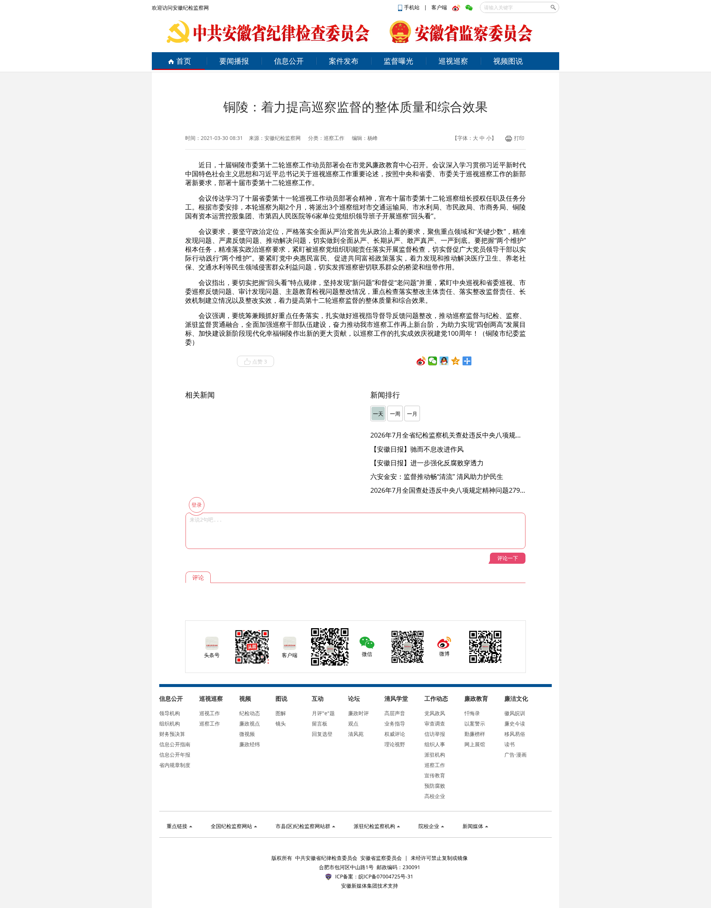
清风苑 (356, 733)
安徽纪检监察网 (282, 137)
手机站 (412, 7)
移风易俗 (514, 733)
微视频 (247, 733)
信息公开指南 (174, 744)
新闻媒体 (473, 826)
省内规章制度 (174, 764)
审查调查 (434, 723)
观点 (353, 723)
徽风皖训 (514, 713)
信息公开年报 (174, 754)
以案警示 (474, 723)
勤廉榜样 (474, 733)
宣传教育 (434, 775)
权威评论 (394, 733)
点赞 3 (259, 361)
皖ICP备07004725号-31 (385, 876)
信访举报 (434, 733)
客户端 (439, 7)
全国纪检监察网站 (231, 826)
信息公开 (289, 61)
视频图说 (508, 61)
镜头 (281, 723)
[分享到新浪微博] (421, 360)
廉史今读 (514, 723)
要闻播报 (234, 61)
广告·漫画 (515, 754)
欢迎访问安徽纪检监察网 (180, 7)
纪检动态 (249, 713)
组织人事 (434, 744)
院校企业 (428, 826)
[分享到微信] (432, 360)
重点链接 (177, 826)
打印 (519, 137)
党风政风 (434, 713)
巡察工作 (209, 723)
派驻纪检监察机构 (374, 826)
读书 (509, 744)
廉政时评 (358, 713)
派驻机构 (434, 754)
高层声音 (394, 713)
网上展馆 (474, 744)
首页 (183, 61)
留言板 (319, 723)
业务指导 (394, 723)
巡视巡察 (453, 61)
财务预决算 (172, 733)
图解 (281, 713)
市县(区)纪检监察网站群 (303, 826)
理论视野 (394, 744)
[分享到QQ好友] (444, 360)
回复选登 (322, 733)
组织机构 (169, 723)
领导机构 (169, 713)
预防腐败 (434, 785)
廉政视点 (249, 723)
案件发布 (343, 61)
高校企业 (434, 796)
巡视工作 (209, 713)
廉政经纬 (249, 744)
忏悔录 (472, 713)
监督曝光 (398, 61)
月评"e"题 (323, 713)
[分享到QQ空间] (455, 360)
